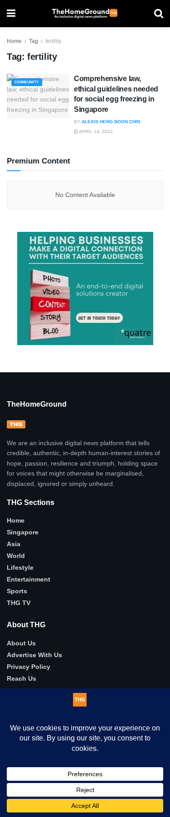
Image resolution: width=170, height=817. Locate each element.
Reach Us (21, 678)
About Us (21, 643)
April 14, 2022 (95, 131)
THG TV (18, 602)
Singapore (23, 532)
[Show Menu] (11, 13)
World (16, 555)
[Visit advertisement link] (85, 288)
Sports (17, 591)
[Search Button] (158, 13)
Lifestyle (20, 567)
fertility (53, 41)
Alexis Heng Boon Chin (111, 121)
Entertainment (28, 579)
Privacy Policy (28, 666)
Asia (13, 544)
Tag (33, 41)
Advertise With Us (34, 654)
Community (27, 82)
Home (14, 41)
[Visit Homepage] (85, 14)
